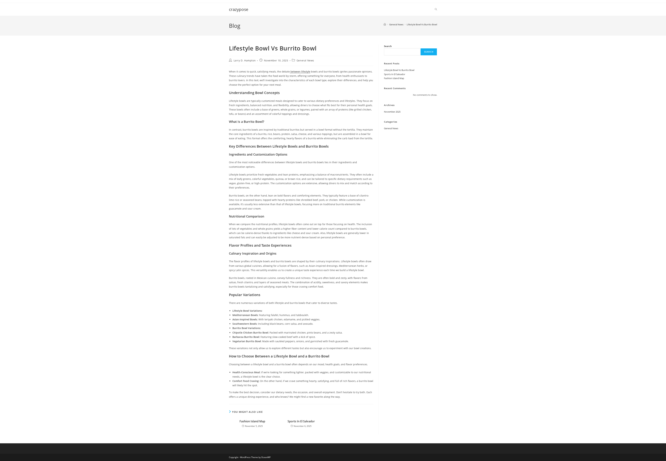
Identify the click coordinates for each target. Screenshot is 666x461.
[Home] (385, 24)
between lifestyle (300, 71)
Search (388, 46)
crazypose (238, 9)
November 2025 (392, 111)
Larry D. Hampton (245, 60)
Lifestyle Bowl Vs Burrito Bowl (422, 24)
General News (305, 60)
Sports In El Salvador (301, 421)
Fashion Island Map (252, 421)
